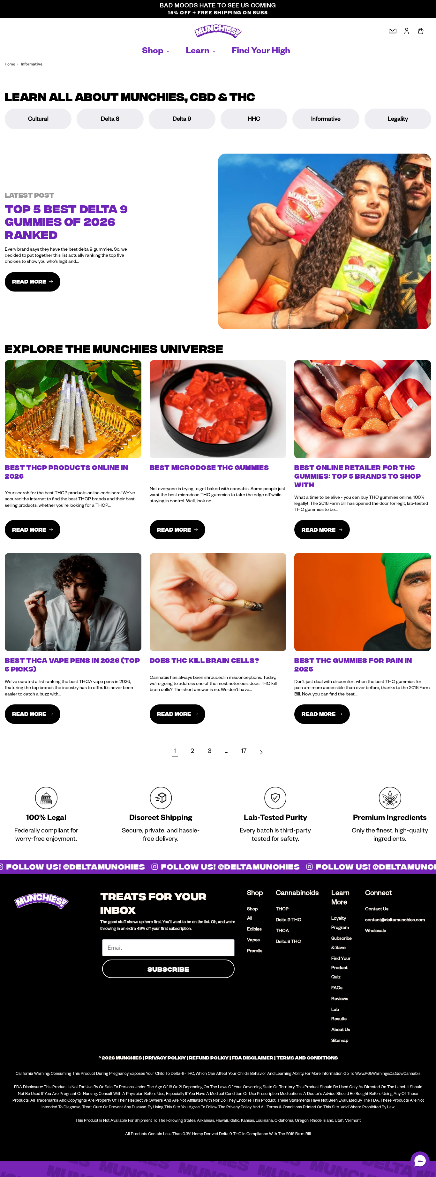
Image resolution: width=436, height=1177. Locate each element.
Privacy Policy (165, 1058)
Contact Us (376, 909)
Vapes (253, 940)
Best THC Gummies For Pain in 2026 (353, 664)
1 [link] (175, 752)
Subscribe (168, 969)
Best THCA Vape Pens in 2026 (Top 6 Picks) (72, 664)
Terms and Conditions (307, 1058)
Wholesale (375, 931)
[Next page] (261, 752)
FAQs (336, 988)
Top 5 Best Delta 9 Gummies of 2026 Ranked (66, 221)
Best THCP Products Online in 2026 (66, 472)
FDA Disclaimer (252, 1058)
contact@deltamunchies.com (395, 920)
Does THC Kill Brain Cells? (204, 660)
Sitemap (339, 1041)
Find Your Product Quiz (340, 968)
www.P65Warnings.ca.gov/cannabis (387, 1074)
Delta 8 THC (288, 942)
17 (244, 752)
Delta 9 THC (288, 920)
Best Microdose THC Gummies (209, 468)
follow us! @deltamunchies (225, 866)
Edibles (254, 929)
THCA (282, 931)
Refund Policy (209, 1058)
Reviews (339, 999)
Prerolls (254, 951)
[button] (420, 1161)
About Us (340, 1030)
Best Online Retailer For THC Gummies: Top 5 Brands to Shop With (357, 476)
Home (10, 64)
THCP (282, 909)
